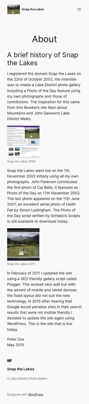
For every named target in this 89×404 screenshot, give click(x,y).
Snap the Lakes (33, 9)
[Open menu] (79, 9)
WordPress (35, 394)
